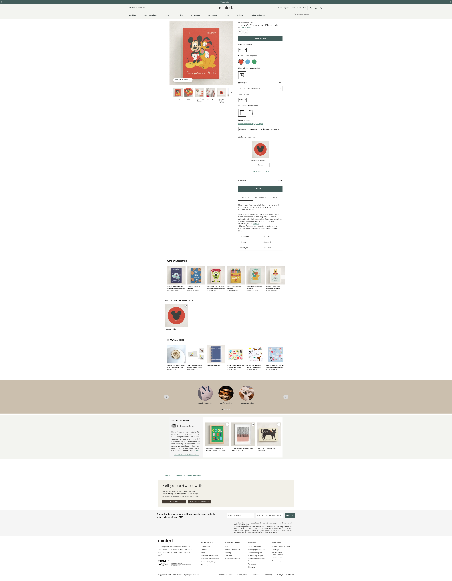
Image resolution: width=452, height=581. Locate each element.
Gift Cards (228, 555)
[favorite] (246, 32)
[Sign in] (311, 8)
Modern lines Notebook (214, 366)
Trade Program (283, 8)
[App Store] (163, 565)
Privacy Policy (242, 574)
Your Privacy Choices (232, 559)
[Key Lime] (254, 62)
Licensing (251, 567)
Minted (167, 476)
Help (226, 546)
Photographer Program (256, 549)
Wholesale (252, 564)
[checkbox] (260, 165)
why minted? (260, 197)
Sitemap (255, 574)
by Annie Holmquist (193, 291)
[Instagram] (168, 560)
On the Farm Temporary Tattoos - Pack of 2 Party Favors (194, 366)
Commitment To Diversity (210, 559)
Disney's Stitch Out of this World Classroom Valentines (176, 287)
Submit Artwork (295, 8)
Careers (204, 549)
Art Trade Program (255, 552)
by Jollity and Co (192, 370)
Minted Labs (205, 565)
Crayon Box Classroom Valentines (234, 287)
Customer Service (232, 543)
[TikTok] (165, 560)
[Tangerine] (241, 62)
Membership (276, 561)
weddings (140, 8)
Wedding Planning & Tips (281, 546)
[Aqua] (247, 62)
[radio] (242, 50)
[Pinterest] (162, 560)
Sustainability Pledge (208, 562)
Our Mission (205, 546)
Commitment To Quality (209, 555)
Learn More (174, 501)
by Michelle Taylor (232, 291)
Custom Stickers (171, 329)
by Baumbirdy (211, 291)
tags (275, 197)
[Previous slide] (171, 93)
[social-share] (240, 32)
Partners (252, 543)
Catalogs (275, 549)
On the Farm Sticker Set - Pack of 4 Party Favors (254, 366)
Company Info (207, 543)
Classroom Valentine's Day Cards (187, 476)
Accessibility (267, 574)
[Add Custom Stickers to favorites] (185, 306)
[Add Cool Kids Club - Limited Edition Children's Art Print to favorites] (227, 424)
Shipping (228, 552)
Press (203, 552)
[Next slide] (231, 93)
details (245, 197)
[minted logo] (226, 7)
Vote (304, 8)
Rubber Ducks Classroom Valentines (254, 287)
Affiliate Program (254, 546)
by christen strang (271, 291)
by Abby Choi (171, 370)
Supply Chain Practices (285, 574)
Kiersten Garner (245, 27)
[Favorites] (316, 8)
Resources (276, 543)
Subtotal (242, 180)
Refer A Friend (277, 558)
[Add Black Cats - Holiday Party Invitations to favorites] (278, 424)
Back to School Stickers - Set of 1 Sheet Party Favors (235, 366)
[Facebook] (159, 560)
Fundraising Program (256, 555)
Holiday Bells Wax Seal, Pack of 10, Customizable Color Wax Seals (176, 366)
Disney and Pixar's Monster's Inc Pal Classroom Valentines (216, 287)
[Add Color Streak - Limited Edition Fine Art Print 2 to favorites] (253, 424)
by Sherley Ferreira (173, 291)
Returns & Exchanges (232, 549)
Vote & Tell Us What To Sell (199, 501)
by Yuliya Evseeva (212, 368)
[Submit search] (295, 14)
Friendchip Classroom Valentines (193, 287)
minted (132, 8)
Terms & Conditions (225, 574)
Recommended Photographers (277, 553)
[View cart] (321, 8)
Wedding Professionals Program (256, 559)
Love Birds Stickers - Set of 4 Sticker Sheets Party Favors (275, 366)
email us (256, 224)
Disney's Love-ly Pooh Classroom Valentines (273, 287)
